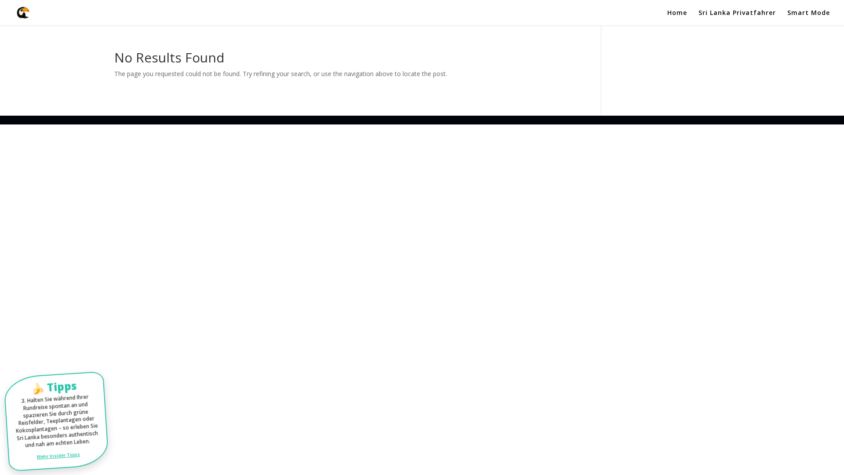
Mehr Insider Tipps (58, 455)
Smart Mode (808, 13)
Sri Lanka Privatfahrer (737, 13)
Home (677, 13)
